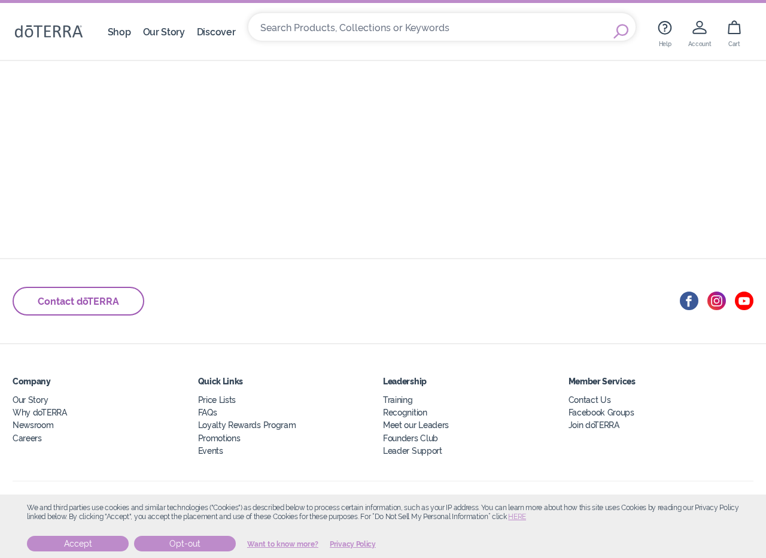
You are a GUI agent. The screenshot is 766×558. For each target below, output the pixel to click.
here (517, 516)
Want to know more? (282, 544)
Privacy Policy (353, 544)
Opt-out (184, 543)
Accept (78, 543)
